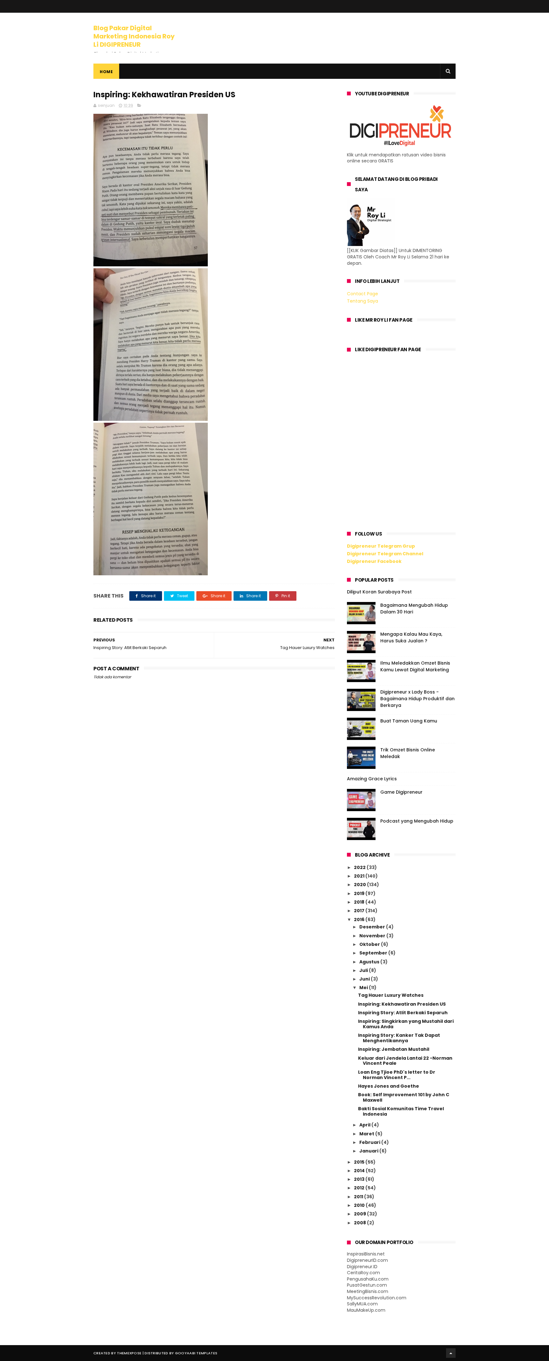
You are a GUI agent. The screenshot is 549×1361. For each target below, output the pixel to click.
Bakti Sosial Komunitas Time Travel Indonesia (401, 1111)
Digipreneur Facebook (374, 561)
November (372, 936)
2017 (359, 910)
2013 (359, 1179)
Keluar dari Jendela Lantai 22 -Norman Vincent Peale (405, 1061)
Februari (370, 1142)
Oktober (370, 944)
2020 (360, 884)
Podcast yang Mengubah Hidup (416, 821)
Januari (369, 1151)
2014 (360, 1170)
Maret (367, 1134)
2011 (359, 1196)
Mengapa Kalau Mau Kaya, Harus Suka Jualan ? (411, 637)
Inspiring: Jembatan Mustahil (393, 1049)
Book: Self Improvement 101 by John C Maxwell (403, 1097)
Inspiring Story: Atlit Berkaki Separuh (403, 1012)
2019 (359, 893)
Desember (372, 927)
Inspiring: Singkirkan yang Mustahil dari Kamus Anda (406, 1024)
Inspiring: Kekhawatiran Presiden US (402, 1004)
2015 (359, 1162)
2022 (360, 867)
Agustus (369, 962)
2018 (359, 902)
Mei (364, 987)
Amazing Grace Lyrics (372, 779)
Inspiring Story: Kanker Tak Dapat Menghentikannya (399, 1038)
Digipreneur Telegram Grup (381, 546)
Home (106, 71)
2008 (360, 1223)
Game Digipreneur (401, 792)
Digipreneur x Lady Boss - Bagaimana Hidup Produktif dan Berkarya (417, 698)
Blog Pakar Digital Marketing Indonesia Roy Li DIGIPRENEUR (134, 36)
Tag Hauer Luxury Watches (391, 995)
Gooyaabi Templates (196, 1353)
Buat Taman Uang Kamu (408, 721)
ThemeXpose (129, 1353)
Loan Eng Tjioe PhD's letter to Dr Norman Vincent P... (396, 1075)
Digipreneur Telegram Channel (385, 554)
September (373, 953)
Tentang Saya (362, 301)
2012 (359, 1188)
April (365, 1125)
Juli (364, 970)
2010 (360, 1205)
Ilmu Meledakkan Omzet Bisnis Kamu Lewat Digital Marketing (415, 666)
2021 (359, 876)
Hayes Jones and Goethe (388, 1086)
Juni (365, 979)
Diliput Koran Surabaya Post (379, 592)
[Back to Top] (451, 1353)
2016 (359, 919)
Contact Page (362, 294)
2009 (360, 1214)
